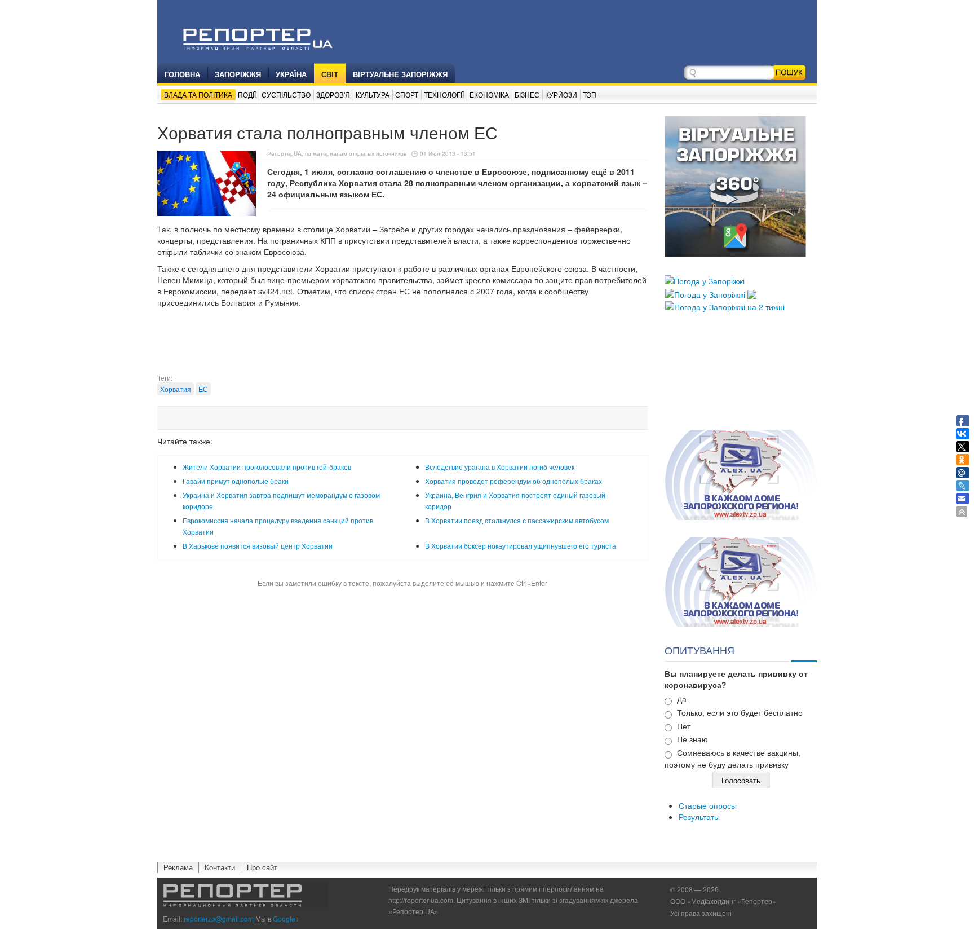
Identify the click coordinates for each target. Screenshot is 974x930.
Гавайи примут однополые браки (236, 481)
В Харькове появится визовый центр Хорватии (258, 545)
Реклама (178, 867)
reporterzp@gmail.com (219, 918)
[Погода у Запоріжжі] (705, 279)
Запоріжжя (238, 74)
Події (247, 94)
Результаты (699, 816)
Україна (291, 74)
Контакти (220, 867)
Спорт (406, 94)
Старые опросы (708, 805)
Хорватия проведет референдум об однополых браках (513, 481)
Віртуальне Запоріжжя (400, 74)
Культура (372, 94)
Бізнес (527, 94)
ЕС (203, 389)
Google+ (286, 918)
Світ (329, 74)
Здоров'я (333, 94)
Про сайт (262, 867)
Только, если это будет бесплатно (740, 712)
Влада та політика (198, 94)
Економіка (489, 94)
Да (682, 698)
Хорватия (175, 389)
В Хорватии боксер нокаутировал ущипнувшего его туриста (520, 545)
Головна (182, 74)
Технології (444, 94)
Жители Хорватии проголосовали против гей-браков (267, 466)
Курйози (561, 94)
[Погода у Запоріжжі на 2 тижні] (725, 305)
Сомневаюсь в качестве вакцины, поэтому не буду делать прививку (732, 758)
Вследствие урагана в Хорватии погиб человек (499, 466)
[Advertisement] (402, 344)
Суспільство (286, 94)
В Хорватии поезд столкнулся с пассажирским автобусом (517, 520)
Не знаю (692, 738)
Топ (589, 94)
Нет (683, 725)
